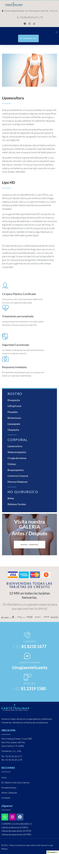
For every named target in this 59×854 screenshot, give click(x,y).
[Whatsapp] (34, 24)
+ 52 (29, 646)
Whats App (30, 683)
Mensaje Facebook (29, 662)
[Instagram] (29, 24)
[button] (56, 32)
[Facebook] (25, 24)
